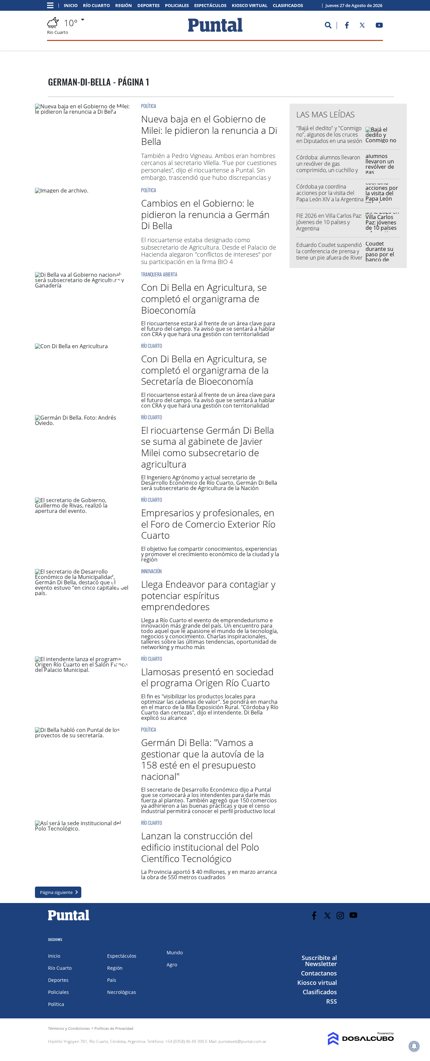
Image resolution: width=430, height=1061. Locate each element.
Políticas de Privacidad (113, 1028)
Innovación (151, 571)
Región (123, 5)
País (111, 980)
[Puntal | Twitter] (362, 26)
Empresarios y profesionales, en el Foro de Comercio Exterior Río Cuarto (208, 523)
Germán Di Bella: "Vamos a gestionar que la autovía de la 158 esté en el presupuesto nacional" (202, 759)
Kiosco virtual (249, 5)
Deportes (148, 5)
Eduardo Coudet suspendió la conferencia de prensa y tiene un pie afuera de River (329, 251)
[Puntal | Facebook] (346, 26)
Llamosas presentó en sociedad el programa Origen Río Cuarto (207, 677)
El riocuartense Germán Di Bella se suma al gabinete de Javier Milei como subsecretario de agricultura (207, 447)
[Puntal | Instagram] (340, 915)
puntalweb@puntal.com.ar (242, 1041)
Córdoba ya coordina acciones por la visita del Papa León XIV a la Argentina (329, 193)
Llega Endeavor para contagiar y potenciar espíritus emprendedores (208, 595)
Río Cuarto (96, 5)
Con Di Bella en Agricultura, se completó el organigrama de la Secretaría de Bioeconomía (205, 369)
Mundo (175, 952)
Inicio (71, 5)
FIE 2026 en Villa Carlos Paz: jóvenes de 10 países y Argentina (329, 222)
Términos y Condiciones (69, 1028)
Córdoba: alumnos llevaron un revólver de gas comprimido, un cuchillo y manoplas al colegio (328, 167)
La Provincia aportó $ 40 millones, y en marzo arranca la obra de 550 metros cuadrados (209, 874)
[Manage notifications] (414, 1046)
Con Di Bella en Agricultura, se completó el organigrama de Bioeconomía (204, 298)
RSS (331, 1001)
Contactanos (319, 973)
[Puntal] (69, 920)
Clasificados (288, 5)
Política (148, 105)
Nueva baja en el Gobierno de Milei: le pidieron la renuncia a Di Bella (209, 130)
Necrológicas (121, 992)
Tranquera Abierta (159, 274)
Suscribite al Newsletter (319, 961)
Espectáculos (210, 5)
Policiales (177, 5)
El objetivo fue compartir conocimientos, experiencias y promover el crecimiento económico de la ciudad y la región (210, 554)
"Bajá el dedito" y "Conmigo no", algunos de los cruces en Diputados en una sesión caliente (329, 137)
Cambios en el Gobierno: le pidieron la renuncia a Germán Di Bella (205, 214)
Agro (172, 964)
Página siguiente (56, 892)
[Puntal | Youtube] (379, 26)
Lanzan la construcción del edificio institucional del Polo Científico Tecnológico (200, 846)
